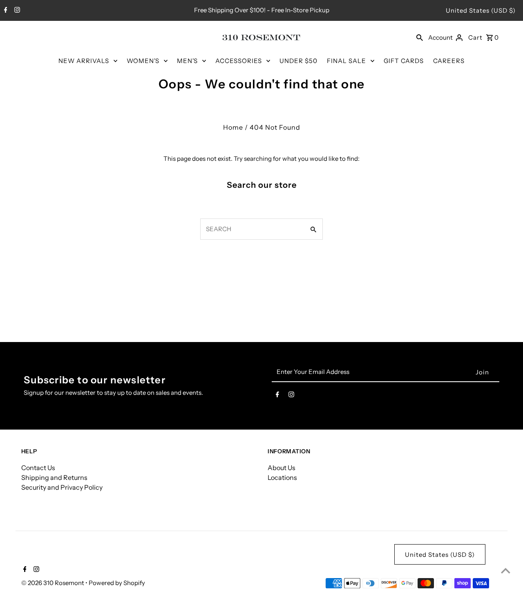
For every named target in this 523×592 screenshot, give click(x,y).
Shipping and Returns (54, 477)
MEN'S (187, 61)
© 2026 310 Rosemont (53, 583)
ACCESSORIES (238, 61)
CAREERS (449, 61)
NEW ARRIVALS (83, 61)
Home (233, 127)
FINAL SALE (346, 61)
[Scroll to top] (505, 570)
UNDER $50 (298, 61)
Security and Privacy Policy (62, 487)
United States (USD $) (481, 10)
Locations (282, 477)
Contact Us (38, 468)
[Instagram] (16, 10)
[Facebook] (4, 10)
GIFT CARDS (404, 61)
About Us (281, 468)
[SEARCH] (419, 37)
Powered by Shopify (117, 583)
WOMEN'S (143, 61)
